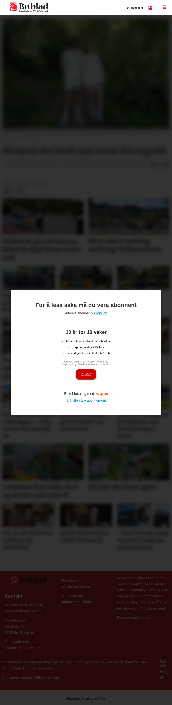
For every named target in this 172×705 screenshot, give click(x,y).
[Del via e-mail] (166, 165)
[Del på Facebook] (153, 165)
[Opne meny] (165, 7)
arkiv (9, 182)
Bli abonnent (135, 7)
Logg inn (151, 7)
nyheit (24, 182)
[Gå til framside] (29, 7)
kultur (40, 182)
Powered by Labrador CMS (86, 699)
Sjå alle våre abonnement (86, 400)
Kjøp (86, 374)
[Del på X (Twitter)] (159, 165)
